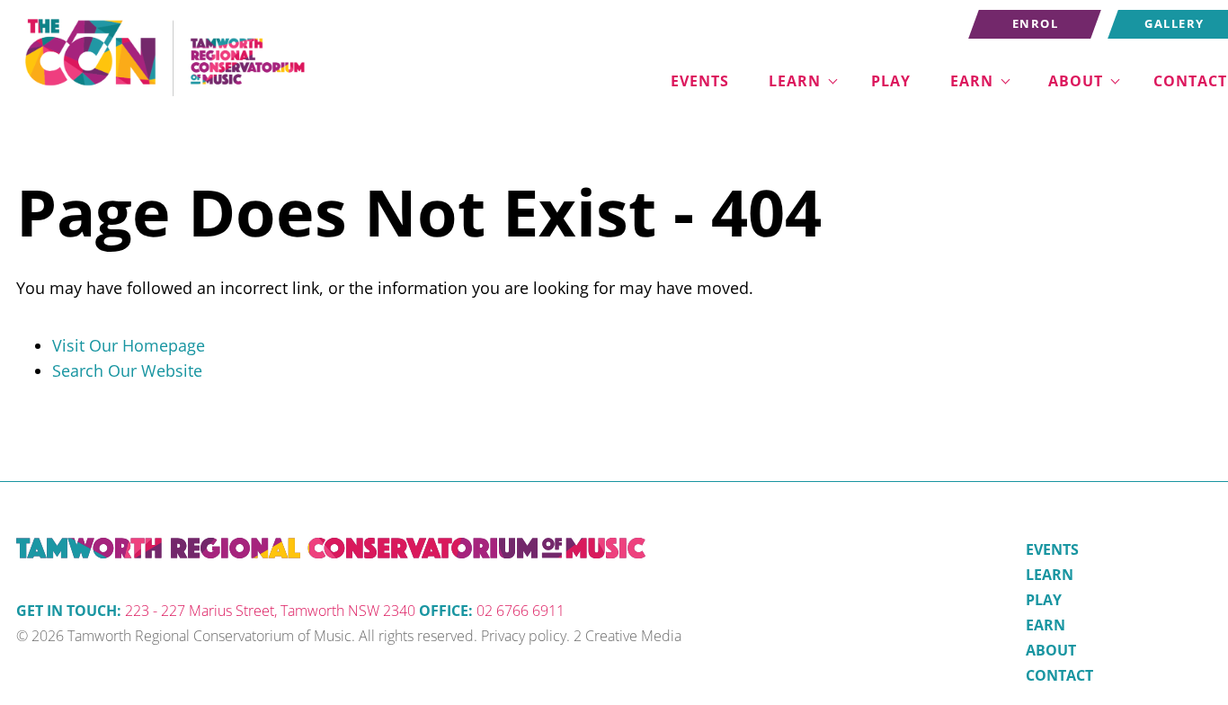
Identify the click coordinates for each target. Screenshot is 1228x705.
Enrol (993, 21)
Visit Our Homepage (128, 345)
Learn (795, 81)
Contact (1059, 675)
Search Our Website (127, 370)
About (1075, 81)
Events (700, 81)
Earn (971, 81)
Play (891, 81)
